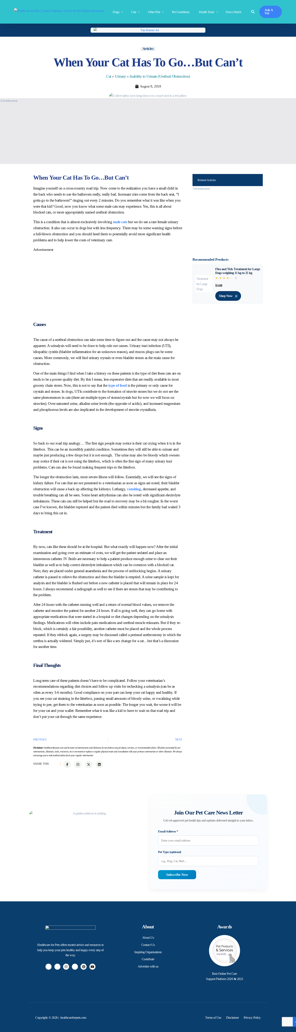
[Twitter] (57, 967)
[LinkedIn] (75, 967)
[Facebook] (49, 967)
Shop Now (226, 296)
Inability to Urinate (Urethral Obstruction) (160, 76)
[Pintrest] (84, 967)
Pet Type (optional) (169, 852)
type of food (117, 385)
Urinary (120, 76)
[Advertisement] (121, 131)
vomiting (134, 489)
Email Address (168, 831)
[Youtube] (92, 967)
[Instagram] (66, 967)
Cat (108, 76)
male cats (120, 222)
